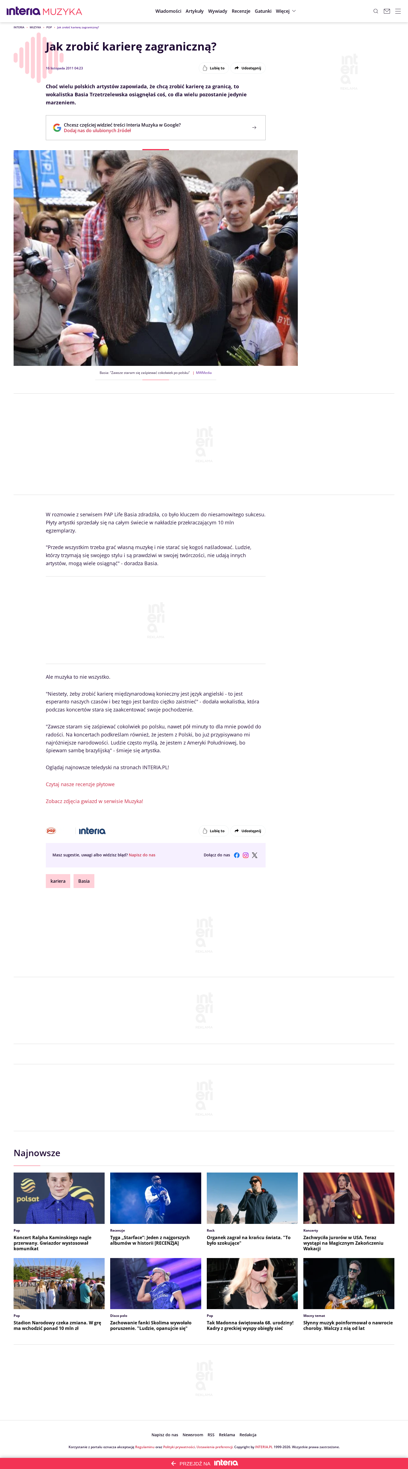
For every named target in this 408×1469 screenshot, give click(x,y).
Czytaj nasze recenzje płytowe (80, 784)
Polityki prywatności (179, 1447)
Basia (84, 881)
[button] (263, 11)
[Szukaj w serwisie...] (375, 11)
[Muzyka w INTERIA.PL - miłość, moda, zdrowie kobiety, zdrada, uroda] (62, 11)
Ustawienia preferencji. (215, 1447)
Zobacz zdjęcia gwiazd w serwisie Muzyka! (94, 801)
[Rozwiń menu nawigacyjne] (398, 11)
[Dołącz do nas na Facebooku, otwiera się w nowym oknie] (236, 855)
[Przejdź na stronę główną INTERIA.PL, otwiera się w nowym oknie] (24, 11)
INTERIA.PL (264, 1447)
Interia (19, 27)
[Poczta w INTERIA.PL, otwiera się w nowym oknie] (386, 11)
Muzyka (35, 27)
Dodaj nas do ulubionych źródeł (122, 130)
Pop (49, 27)
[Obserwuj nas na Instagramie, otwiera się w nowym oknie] (245, 855)
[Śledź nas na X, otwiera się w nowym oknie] (254, 855)
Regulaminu (145, 1447)
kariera (58, 881)
